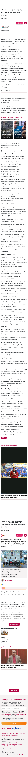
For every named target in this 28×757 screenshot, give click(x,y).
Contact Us (11, 749)
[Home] (16, 728)
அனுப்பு (14, 723)
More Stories (14, 690)
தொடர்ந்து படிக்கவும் (14, 624)
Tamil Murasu (12, 735)
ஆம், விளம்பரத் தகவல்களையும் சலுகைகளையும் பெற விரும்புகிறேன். (14, 719)
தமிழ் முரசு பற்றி (5, 743)
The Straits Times (5, 734)
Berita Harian (5, 735)
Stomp (16, 735)
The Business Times (14, 734)
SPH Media (21, 755)
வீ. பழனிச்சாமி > (9, 580)
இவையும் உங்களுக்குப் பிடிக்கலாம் (10, 118)
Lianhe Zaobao (23, 734)
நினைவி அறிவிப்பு (11, 746)
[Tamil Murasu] (6, 728)
